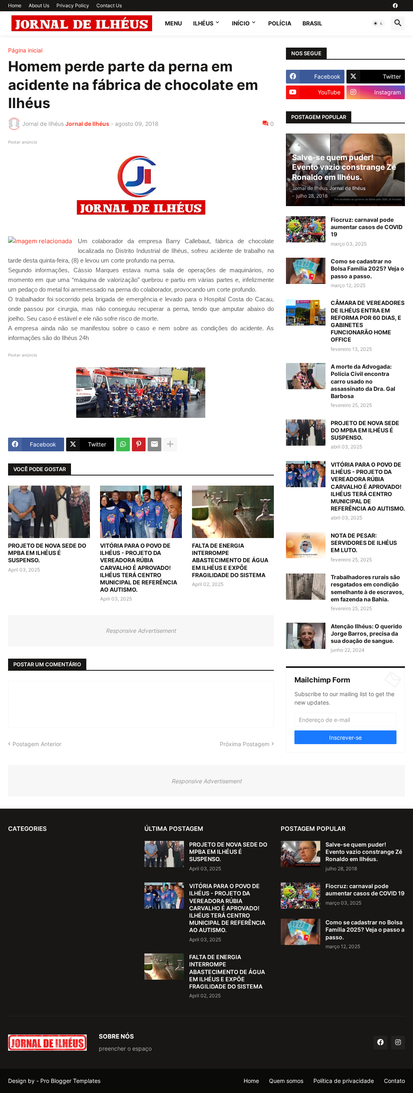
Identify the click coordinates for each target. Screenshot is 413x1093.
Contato (394, 1080)
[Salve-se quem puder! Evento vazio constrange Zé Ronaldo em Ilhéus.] (300, 854)
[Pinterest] (139, 444)
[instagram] (398, 1042)
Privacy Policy (72, 5)
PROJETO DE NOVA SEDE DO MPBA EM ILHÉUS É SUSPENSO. (47, 552)
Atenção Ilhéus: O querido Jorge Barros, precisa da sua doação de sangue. (366, 633)
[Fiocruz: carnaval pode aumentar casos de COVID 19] (305, 229)
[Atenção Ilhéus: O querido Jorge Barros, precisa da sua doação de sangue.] (305, 636)
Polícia (279, 23)
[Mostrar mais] (170, 444)
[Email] (154, 444)
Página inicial (25, 50)
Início (241, 23)
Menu (173, 23)
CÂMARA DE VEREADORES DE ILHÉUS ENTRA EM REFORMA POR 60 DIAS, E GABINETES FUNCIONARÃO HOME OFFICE (368, 321)
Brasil (312, 23)
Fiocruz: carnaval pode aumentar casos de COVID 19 (367, 227)
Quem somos (286, 1080)
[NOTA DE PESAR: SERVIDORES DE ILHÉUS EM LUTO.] (305, 545)
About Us (39, 5)
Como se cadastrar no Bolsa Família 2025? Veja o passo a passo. (367, 268)
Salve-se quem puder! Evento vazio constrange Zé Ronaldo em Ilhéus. (363, 851)
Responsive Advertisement (141, 630)
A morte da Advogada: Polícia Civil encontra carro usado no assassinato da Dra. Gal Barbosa (363, 381)
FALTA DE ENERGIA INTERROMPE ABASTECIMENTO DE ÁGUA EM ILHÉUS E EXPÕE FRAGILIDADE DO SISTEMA (230, 560)
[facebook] (395, 5)
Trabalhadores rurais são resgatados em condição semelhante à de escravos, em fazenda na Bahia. (367, 588)
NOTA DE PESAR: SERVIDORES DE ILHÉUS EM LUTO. (364, 542)
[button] (378, 23)
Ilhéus (203, 23)
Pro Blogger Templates (70, 1080)
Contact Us (109, 5)
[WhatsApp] (123, 444)
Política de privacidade (343, 1080)
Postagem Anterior (37, 743)
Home (14, 5)
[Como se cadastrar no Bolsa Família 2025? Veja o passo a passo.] (305, 271)
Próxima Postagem (244, 743)
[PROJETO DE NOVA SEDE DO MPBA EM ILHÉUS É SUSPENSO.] (49, 512)
